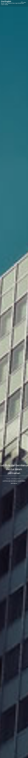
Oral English (6, 1)
